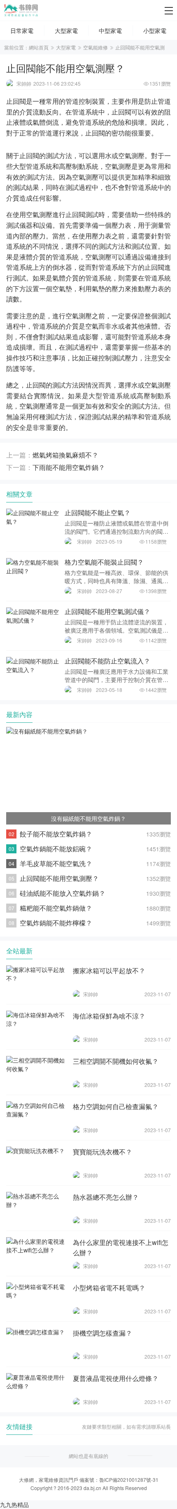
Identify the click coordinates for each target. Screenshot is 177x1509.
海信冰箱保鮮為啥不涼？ (109, 1016)
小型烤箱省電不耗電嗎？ (109, 1287)
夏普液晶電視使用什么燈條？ (115, 1378)
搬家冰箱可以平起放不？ (109, 970)
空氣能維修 (95, 47)
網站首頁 (39, 47)
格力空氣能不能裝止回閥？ (104, 562)
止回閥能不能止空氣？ (97, 512)
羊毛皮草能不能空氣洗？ (56, 863)
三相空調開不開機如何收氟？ (115, 1061)
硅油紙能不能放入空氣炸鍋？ (62, 893)
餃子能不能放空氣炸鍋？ (56, 834)
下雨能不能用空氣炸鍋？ (69, 467)
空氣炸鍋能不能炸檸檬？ (56, 922)
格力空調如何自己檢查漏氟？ (115, 1106)
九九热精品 (14, 1504)
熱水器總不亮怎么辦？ (106, 1197)
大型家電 (66, 47)
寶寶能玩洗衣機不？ (102, 1151)
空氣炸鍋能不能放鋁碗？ (56, 848)
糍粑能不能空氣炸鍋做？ (56, 908)
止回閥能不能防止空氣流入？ (107, 661)
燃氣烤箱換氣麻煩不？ (65, 455)
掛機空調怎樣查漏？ (102, 1333)
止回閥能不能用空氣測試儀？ (107, 611)
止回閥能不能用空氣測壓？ (59, 878)
